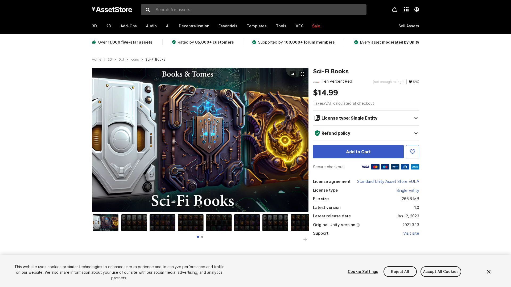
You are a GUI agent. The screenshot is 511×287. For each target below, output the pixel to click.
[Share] (293, 74)
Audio (151, 26)
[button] (395, 9)
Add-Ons (129, 26)
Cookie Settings (363, 271)
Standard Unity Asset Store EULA (388, 181)
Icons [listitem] (134, 59)
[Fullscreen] (302, 74)
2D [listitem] (110, 59)
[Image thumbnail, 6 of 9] (248, 222)
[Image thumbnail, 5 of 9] (220, 222)
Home (96, 59)
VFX (299, 26)
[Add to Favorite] (412, 151)
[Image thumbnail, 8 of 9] (305, 222)
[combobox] (253, 9)
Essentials (228, 26)
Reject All (400, 271)
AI (168, 26)
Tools (281, 26)
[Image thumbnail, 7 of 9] (276, 222)
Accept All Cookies (441, 271)
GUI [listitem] (121, 59)
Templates (257, 26)
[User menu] (416, 9)
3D (94, 26)
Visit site (411, 233)
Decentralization (194, 26)
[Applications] (406, 9)
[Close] (488, 272)
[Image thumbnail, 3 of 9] (164, 222)
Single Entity (408, 190)
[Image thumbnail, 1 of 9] (107, 222)
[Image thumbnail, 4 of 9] (192, 222)
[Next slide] (305, 239)
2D (108, 26)
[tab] (198, 237)
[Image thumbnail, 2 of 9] (135, 222)
